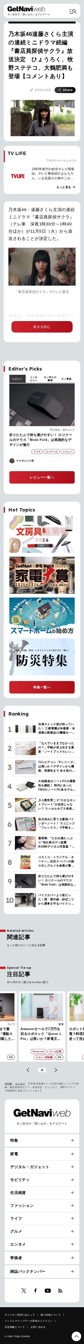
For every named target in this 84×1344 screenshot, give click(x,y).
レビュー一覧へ (42, 477)
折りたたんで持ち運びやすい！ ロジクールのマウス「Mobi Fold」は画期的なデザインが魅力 (40, 440)
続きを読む (42, 327)
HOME (8, 1083)
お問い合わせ (38, 1327)
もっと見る (66, 187)
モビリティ (20, 1180)
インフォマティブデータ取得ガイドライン (28, 1321)
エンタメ (20, 1083)
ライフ (16, 1218)
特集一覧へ (42, 687)
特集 (14, 1140)
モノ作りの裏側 (50, 379)
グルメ (16, 1231)
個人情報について (51, 1315)
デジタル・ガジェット (62, 429)
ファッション (22, 1206)
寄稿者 (16, 1258)
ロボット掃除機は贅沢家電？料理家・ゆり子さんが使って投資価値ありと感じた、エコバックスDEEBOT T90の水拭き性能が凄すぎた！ (42, 1034)
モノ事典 (66, 378)
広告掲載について (15, 1327)
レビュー (17, 378)
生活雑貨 (18, 1193)
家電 (12, 1024)
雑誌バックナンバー (28, 1271)
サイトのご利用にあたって (20, 1315)
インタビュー (34, 379)
